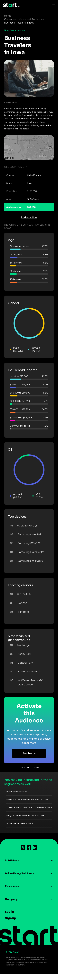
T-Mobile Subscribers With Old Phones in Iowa (29, 807)
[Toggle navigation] (53, 5)
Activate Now (29, 217)
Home (7, 15)
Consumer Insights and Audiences (24, 19)
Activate (29, 753)
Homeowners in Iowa (16, 791)
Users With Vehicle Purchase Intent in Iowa (27, 799)
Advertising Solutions (19, 873)
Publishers (12, 860)
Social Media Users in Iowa (19, 823)
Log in (9, 911)
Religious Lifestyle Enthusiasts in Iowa (25, 815)
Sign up (10, 918)
